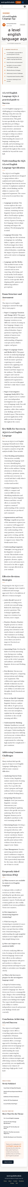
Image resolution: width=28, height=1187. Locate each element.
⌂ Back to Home (8, 1162)
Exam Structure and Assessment (14, 62)
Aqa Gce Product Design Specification (10, 1122)
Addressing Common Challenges (15, 73)
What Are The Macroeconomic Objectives (12, 1132)
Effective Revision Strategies (13, 70)
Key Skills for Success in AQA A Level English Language (14, 66)
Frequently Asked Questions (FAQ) (15, 76)
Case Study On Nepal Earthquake (12, 1088)
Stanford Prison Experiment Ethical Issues (13, 1092)
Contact (15, 1181)
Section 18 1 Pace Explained (11, 1100)
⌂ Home (18, 2)
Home (5, 1181)
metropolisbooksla (7, 2)
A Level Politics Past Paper (10, 1103)
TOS (17, 1183)
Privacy (12, 1183)
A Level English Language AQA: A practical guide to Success (15, 53)
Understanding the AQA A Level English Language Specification (14, 58)
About (10, 1181)
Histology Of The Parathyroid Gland (11, 1127)
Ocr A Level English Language (11, 1118)
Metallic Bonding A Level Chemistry (13, 1137)
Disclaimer (21, 1181)
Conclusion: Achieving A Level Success (14, 80)
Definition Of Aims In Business (11, 1096)
